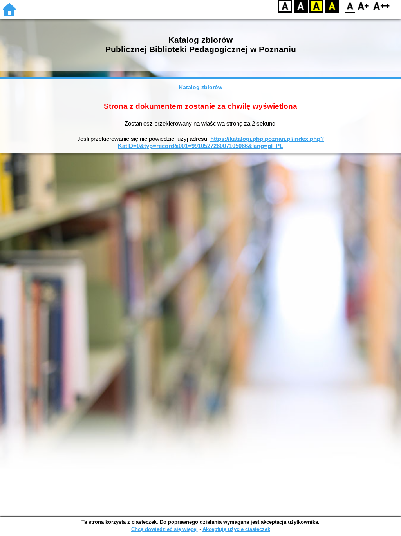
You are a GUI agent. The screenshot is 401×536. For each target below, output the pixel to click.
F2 (381, 6)
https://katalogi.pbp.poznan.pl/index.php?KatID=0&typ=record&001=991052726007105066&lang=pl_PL (221, 142)
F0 (350, 6)
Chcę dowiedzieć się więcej (164, 529)
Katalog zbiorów (200, 87)
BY (332, 6)
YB (316, 6)
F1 (363, 6)
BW (301, 6)
